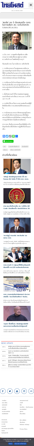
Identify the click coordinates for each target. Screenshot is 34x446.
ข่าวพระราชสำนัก (6, 411)
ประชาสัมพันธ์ (23, 409)
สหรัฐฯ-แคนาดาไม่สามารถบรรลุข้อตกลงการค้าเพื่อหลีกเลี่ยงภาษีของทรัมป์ (19, 347)
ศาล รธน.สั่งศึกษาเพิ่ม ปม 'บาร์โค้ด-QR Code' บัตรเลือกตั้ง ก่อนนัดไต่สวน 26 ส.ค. (16, 208)
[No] (32, 442)
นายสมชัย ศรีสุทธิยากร (14, 146)
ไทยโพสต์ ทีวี (5, 433)
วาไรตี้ (21, 403)
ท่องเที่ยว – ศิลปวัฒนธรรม (26, 407)
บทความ (4, 407)
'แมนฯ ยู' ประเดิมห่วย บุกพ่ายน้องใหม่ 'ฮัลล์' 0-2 (18, 352)
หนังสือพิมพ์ (5, 414)
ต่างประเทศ (4, 420)
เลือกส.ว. (5, 150)
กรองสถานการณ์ (24, 400)
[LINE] (31, 391)
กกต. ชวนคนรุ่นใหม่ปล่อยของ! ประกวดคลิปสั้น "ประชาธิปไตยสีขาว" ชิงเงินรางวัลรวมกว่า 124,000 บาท (16, 296)
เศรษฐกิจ (4, 409)
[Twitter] (10, 391)
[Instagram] (24, 391)
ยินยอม (10, 443)
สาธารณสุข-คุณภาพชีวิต (7, 428)
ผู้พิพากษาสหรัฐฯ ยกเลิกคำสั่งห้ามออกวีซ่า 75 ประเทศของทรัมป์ (19, 366)
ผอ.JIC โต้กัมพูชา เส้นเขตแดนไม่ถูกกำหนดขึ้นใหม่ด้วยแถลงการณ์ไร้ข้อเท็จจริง (19, 361)
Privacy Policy (23, 429)
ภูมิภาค (21, 411)
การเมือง (4, 400)
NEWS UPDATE (7, 343)
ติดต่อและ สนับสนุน (24, 424)
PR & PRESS (23, 420)
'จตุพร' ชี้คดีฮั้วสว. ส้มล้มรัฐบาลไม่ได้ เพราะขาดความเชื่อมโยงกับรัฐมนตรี (15, 325)
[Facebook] (2, 391)
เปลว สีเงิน (4, 403)
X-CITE (3, 424)
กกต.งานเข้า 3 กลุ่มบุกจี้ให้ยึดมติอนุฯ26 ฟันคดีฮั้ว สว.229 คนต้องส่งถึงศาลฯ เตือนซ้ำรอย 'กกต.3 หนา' (16, 267)
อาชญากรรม (5, 422)
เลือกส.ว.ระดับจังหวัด (15, 150)
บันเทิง (3, 431)
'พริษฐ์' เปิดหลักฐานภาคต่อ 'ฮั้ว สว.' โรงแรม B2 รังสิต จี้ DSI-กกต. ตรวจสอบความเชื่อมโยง (15, 179)
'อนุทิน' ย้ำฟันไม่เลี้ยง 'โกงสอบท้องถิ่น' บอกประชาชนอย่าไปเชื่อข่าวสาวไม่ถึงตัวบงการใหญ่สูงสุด (18, 356)
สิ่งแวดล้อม (22, 414)
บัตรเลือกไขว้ (25, 146)
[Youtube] (17, 391)
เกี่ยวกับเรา (22, 422)
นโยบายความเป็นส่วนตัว (20, 443)
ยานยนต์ (4, 426)
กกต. (4, 146)
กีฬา (21, 405)
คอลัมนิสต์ (4, 405)
